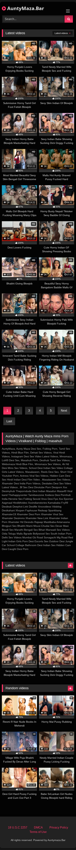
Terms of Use (38, 831)
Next (64, 410)
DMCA (38, 827)
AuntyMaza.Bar (25, 8)
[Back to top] (65, 839)
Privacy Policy (58, 827)
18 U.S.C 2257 (17, 827)
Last (9, 421)
